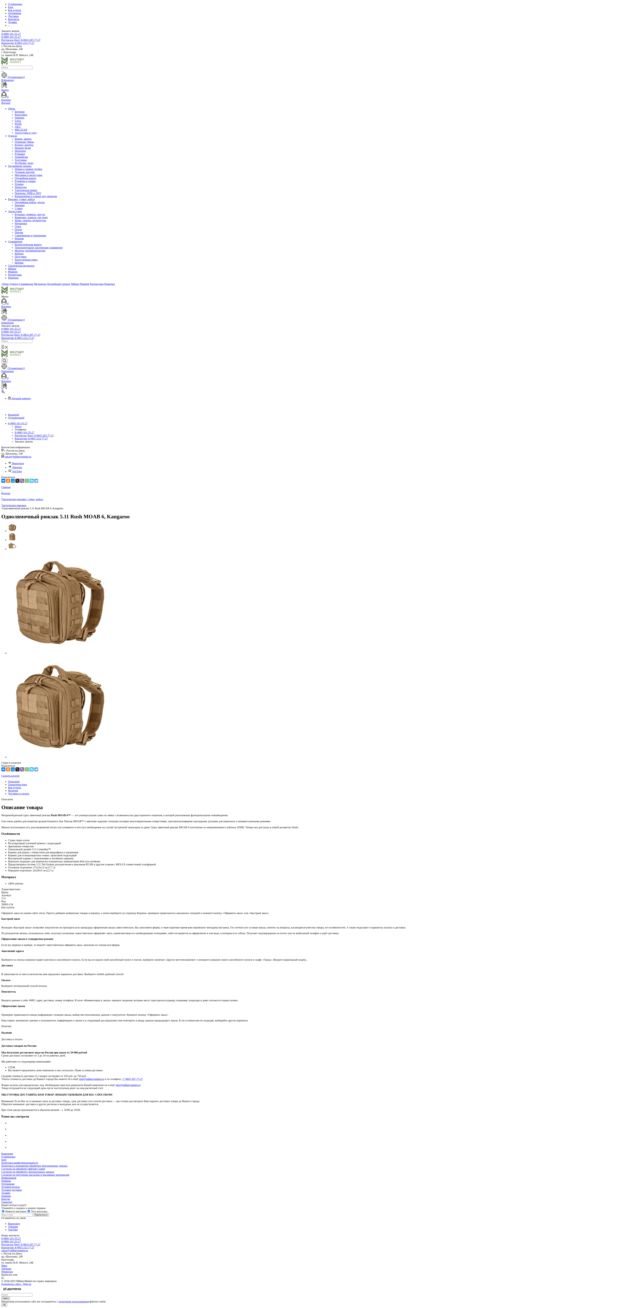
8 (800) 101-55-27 (11, 34)
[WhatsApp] (27, 481)
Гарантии (6, 1202)
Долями (5, 1193)
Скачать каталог (10, 775)
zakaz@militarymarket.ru (18, 456)
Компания (7, 1153)
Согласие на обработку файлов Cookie (23, 1168)
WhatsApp (7, 1271)
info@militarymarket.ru (91, 1079)
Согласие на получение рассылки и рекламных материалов (35, 1174)
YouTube (17, 471)
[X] (17, 481)
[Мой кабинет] (322, 311)
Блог (4, 1159)
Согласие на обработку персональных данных (27, 1171)
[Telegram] (36, 481)
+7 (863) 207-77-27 (132, 1079)
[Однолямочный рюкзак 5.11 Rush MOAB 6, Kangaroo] (58, 653)
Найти (6, 1298)
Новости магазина (16, 1211)
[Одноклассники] (8, 481)
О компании (8, 1156)
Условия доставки (11, 1190)
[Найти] (2, 71)
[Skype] (32, 481)
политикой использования (74, 1301)
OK (4, 1305)
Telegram (17, 467)
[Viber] (22, 481)
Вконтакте (18, 463)
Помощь (6, 1180)
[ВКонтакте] (3, 481)
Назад (18, 426)
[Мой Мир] (13, 481)
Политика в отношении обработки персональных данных (34, 1165)
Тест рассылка (38, 1211)
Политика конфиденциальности (19, 1162)
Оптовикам (7, 1183)
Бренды (5, 1199)
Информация (8, 1177)
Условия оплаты (10, 1187)
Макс (4, 1265)
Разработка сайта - (16, 1284)
